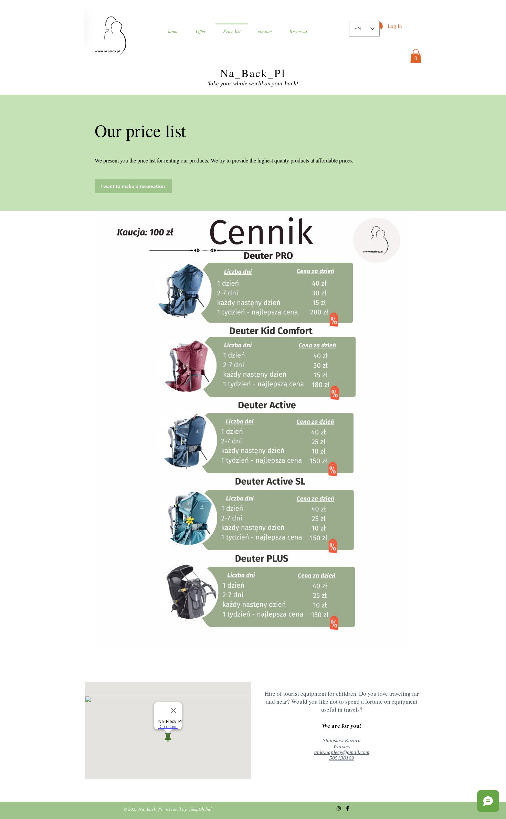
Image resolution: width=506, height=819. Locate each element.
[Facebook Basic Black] (347, 808)
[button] (416, 56)
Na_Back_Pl (253, 72)
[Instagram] (338, 808)
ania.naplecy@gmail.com (341, 752)
